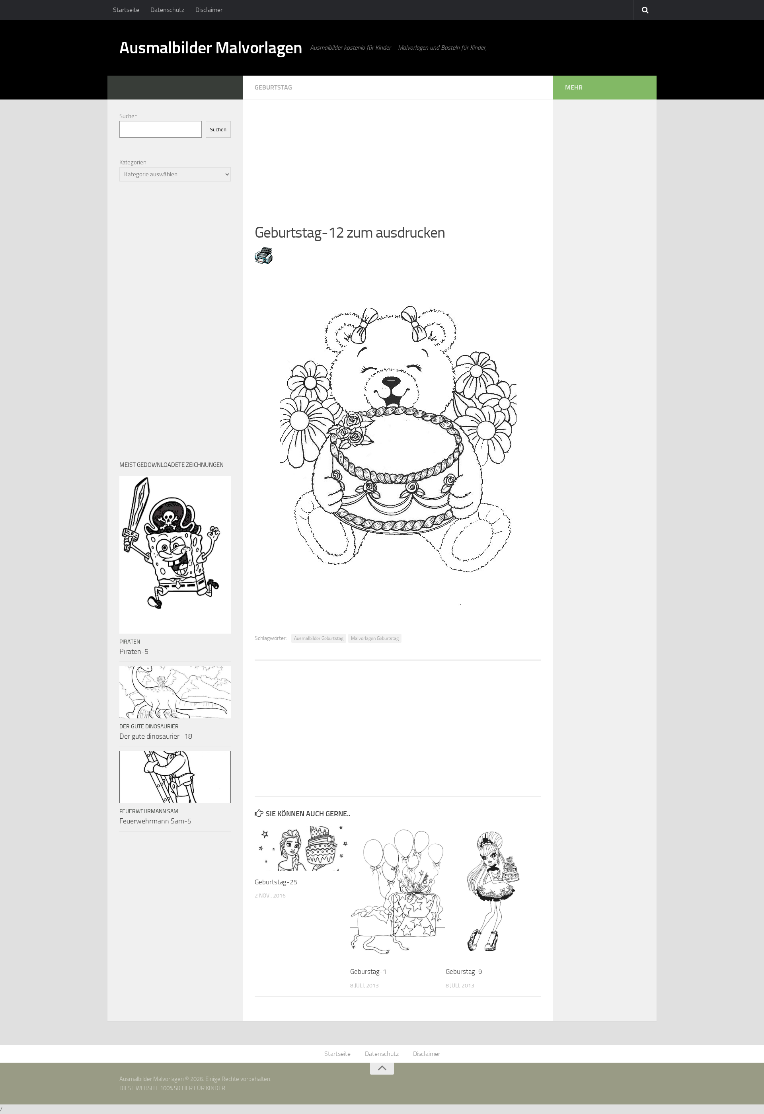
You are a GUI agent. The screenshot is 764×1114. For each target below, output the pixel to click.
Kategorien (132, 162)
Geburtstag (273, 87)
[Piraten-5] (175, 555)
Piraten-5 (133, 651)
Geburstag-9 (464, 971)
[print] (264, 262)
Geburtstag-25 (276, 882)
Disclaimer (208, 10)
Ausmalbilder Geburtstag (318, 638)
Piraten (129, 641)
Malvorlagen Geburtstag (375, 638)
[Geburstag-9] (493, 893)
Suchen (128, 116)
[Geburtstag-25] (302, 848)
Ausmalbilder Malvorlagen (210, 48)
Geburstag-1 (368, 971)
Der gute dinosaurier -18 (155, 736)
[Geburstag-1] (397, 893)
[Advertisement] (398, 155)
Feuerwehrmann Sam (148, 811)
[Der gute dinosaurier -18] (175, 692)
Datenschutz (167, 10)
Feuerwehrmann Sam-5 (155, 821)
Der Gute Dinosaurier (149, 726)
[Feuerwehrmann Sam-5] (175, 777)
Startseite (126, 10)
